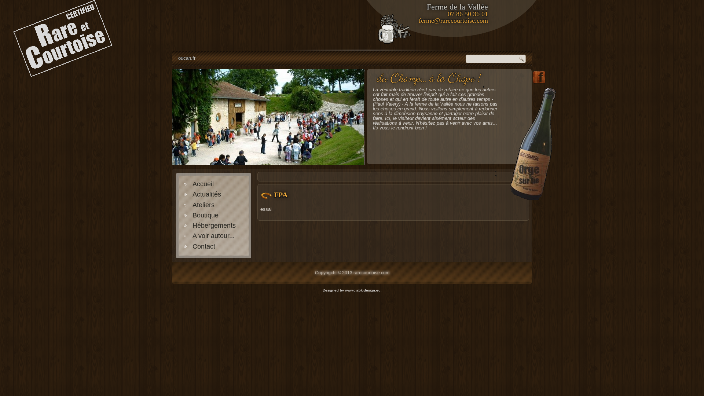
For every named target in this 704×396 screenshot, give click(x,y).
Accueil (203, 184)
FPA (280, 195)
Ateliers (203, 205)
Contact (203, 246)
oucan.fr (186, 58)
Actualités (206, 194)
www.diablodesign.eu (363, 290)
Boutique (205, 215)
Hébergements (214, 225)
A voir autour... (213, 235)
